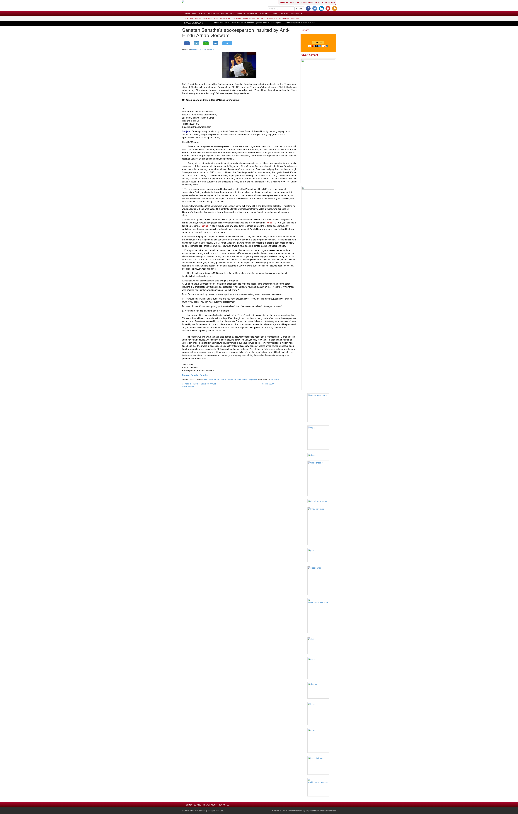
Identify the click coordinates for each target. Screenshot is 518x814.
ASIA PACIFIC (252, 13)
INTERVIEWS (284, 18)
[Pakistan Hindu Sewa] (318, 455)
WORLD (202, 13)
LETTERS (261, 18)
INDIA (232, 13)
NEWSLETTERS (249, 18)
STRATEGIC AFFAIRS (193, 18)
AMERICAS (241, 13)
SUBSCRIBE (330, 2)
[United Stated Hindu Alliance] (318, 668)
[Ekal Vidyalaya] (318, 645)
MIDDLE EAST (265, 13)
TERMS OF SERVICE (193, 805)
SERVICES (284, 2)
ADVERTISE (294, 2)
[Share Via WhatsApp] (206, 43)
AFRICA (276, 13)
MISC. (216, 18)
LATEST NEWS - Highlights (245, 379)
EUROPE (224, 13)
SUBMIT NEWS (307, 2)
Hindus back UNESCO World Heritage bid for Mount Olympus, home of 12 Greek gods (219, 23)
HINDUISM (207, 18)
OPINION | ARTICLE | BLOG (230, 18)
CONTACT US (224, 805)
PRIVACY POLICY (210, 805)
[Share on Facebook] (187, 43)
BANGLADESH (296, 13)
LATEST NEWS (190, 13)
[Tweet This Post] (196, 43)
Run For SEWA (268, 383)
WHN (211, 49)
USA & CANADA (213, 13)
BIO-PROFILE (272, 18)
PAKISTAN (284, 13)
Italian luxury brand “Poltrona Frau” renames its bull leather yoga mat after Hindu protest (291, 23)
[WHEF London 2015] (318, 478)
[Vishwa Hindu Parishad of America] (318, 437)
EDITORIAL (295, 18)
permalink (275, 379)
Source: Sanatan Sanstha (195, 375)
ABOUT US (319, 2)
